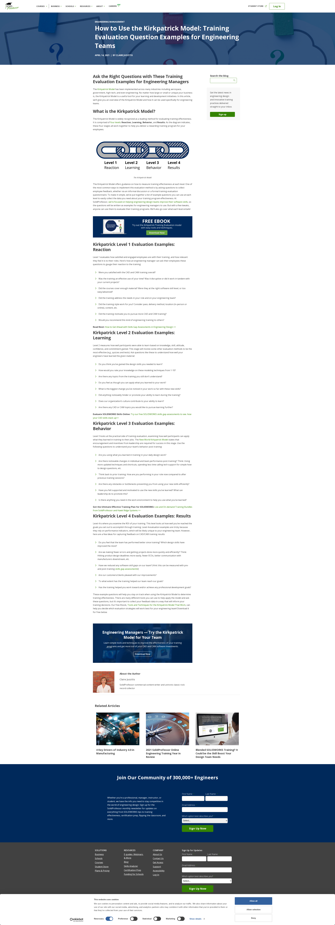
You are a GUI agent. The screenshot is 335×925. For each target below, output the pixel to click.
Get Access (158, 862)
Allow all (253, 901)
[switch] (134, 919)
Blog (126, 861)
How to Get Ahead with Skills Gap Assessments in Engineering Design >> (140, 327)
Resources (85, 6)
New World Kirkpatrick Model (153, 439)
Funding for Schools (134, 874)
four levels (115, 122)
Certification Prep (132, 870)
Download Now (142, 654)
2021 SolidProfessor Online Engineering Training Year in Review (163, 753)
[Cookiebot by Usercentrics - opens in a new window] (76, 920)
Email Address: (189, 805)
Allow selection (254, 909)
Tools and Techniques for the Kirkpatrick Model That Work (156, 605)
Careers (114, 5)
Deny (253, 918)
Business (55, 6)
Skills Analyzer (131, 866)
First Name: (188, 793)
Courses (40, 6)
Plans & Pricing (102, 870)
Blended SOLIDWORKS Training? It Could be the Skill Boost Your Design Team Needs (217, 753)
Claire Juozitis (124, 55)
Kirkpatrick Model (106, 89)
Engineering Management (110, 21)
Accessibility (158, 870)
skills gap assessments (126, 568)
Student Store (255, 6)
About (99, 6)
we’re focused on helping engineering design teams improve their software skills (148, 201)
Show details (195, 919)
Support (157, 866)
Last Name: (211, 793)
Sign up (222, 114)
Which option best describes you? (198, 816)
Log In (277, 6)
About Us (157, 854)
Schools (70, 6)
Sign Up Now (197, 828)
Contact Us (158, 858)
